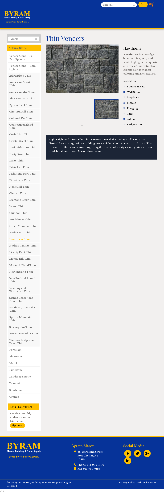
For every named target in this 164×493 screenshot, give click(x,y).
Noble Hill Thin (19, 186)
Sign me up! (18, 425)
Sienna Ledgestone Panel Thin (21, 299)
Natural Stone (18, 48)
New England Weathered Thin (19, 290)
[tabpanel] (106, 109)
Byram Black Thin (21, 105)
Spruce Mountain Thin (20, 319)
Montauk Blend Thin (22, 265)
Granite (14, 396)
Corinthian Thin (19, 134)
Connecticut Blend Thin (21, 126)
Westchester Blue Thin (23, 333)
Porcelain (15, 349)
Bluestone (15, 356)
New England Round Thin (22, 280)
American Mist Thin (22, 91)
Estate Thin (16, 160)
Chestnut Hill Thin (21, 111)
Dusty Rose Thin (19, 154)
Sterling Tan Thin (20, 327)
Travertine (16, 383)
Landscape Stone (20, 376)
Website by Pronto (147, 482)
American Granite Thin (20, 84)
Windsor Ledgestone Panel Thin (22, 342)
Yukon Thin (17, 206)
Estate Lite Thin (19, 167)
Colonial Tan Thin (21, 118)
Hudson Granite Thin (23, 245)
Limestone (16, 369)
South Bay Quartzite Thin (22, 309)
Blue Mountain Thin (22, 98)
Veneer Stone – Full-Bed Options (22, 57)
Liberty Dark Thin (21, 252)
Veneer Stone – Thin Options (22, 67)
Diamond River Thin (22, 199)
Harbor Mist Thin (20, 232)
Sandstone (15, 390)
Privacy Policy (127, 482)
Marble (13, 363)
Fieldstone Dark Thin (22, 173)
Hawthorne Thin (20, 239)
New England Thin (21, 271)
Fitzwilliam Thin (19, 180)
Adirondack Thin (20, 75)
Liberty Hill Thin (20, 258)
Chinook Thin (18, 212)
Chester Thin (17, 193)
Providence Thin (20, 219)
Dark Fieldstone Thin (22, 147)
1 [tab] (82, 125)
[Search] (36, 39)
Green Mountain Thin (23, 226)
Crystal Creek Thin (21, 140)
